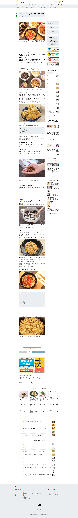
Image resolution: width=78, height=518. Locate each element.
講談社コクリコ (49, 170)
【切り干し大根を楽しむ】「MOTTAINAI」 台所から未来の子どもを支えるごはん (25, 383)
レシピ (20, 375)
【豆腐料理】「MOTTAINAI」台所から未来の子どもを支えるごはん (38, 383)
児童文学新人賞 (54, 44)
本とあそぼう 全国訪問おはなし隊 (36, 493)
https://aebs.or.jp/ (39, 509)
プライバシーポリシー (55, 493)
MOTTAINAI (27, 10)
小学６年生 (35, 378)
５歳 (26, 377)
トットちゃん (53, 40)
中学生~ (58, 4)
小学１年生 (33, 377)
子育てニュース (51, 41)
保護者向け (61, 4)
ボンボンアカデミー (34, 489)
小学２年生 (38, 377)
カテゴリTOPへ (32, 383)
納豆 (30, 375)
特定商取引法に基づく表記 (51, 494)
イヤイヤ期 (56, 41)
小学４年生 (25, 378)
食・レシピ (24, 10)
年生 (38, 4)
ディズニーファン (34, 490)
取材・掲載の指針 (57, 494)
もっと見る (53, 115)
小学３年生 (21, 378)
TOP (19, 10)
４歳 (23, 377)
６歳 (29, 377)
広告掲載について (50, 493)
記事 (21, 10)
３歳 (20, 377)
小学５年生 (30, 378)
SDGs (24, 375)
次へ (38, 351)
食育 (27, 375)
